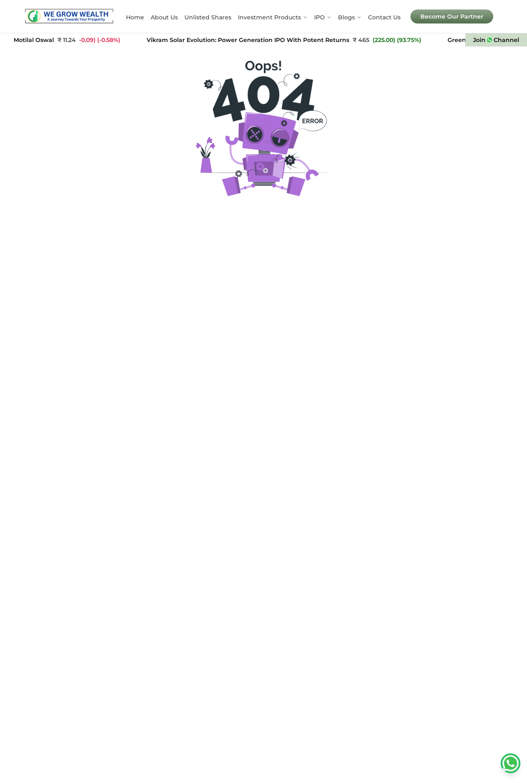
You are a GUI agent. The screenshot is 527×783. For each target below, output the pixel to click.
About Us (164, 17)
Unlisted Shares (207, 17)
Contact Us (384, 17)
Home (135, 17)
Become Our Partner (451, 16)
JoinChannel (496, 40)
